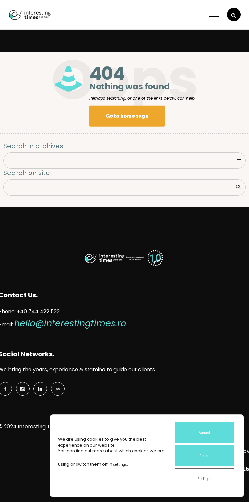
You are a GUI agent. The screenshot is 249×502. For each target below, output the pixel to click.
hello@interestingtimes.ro (70, 323)
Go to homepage (127, 116)
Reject (204, 455)
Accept (204, 432)
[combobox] (124, 160)
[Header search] (233, 14)
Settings (204, 478)
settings (120, 464)
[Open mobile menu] (215, 14)
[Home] (28, 20)
